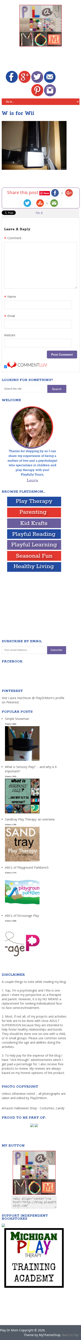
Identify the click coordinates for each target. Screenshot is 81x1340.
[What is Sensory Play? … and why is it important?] (22, 813)
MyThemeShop (49, 1335)
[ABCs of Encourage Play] (22, 958)
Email (9, 316)
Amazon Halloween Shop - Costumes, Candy (33, 1108)
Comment (12, 238)
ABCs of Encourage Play (22, 915)
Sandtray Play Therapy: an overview (30, 819)
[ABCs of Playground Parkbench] (22, 910)
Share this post (23, 192)
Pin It (39, 213)
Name (10, 297)
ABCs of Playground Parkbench (27, 867)
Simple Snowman (17, 719)
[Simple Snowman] (22, 761)
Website (9, 335)
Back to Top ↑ (71, 1335)
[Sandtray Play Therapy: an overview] (22, 862)
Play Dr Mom (9, 1330)
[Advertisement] (41, 59)
